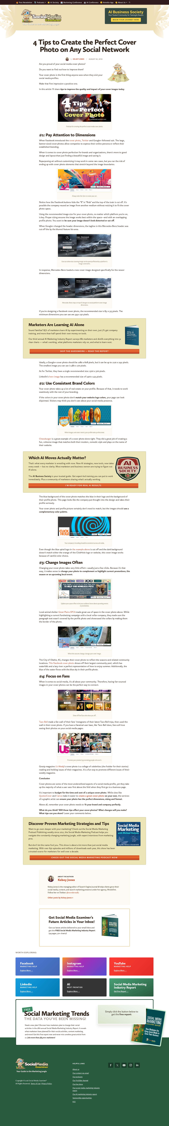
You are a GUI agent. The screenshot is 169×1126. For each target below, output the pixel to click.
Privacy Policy (47, 1084)
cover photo (75, 140)
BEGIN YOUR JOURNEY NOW (126, 20)
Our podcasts (78, 1077)
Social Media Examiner (41, 16)
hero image (54, 376)
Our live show (78, 1084)
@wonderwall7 (73, 892)
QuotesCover (45, 795)
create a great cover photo (91, 795)
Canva (59, 795)
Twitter (85, 140)
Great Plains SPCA (67, 612)
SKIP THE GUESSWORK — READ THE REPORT (84, 351)
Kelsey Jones (66, 880)
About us (76, 1069)
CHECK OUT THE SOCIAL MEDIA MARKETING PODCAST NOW (84, 857)
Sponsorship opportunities (82, 1098)
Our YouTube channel (80, 1080)
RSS (74, 1102)
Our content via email (81, 1073)
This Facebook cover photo (61, 663)
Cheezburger (45, 438)
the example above (81, 549)
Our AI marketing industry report (85, 1094)
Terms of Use (35, 1084)
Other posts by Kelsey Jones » (60, 897)
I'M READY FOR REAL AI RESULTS (83, 485)
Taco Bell (43, 721)
